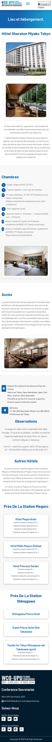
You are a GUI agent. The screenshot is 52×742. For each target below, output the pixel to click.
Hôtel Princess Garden (26, 566)
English (41, 7)
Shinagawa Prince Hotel (26, 614)
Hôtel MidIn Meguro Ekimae (26, 546)
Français (44, 4)
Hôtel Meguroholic (26, 519)
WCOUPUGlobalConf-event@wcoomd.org (21, 701)
